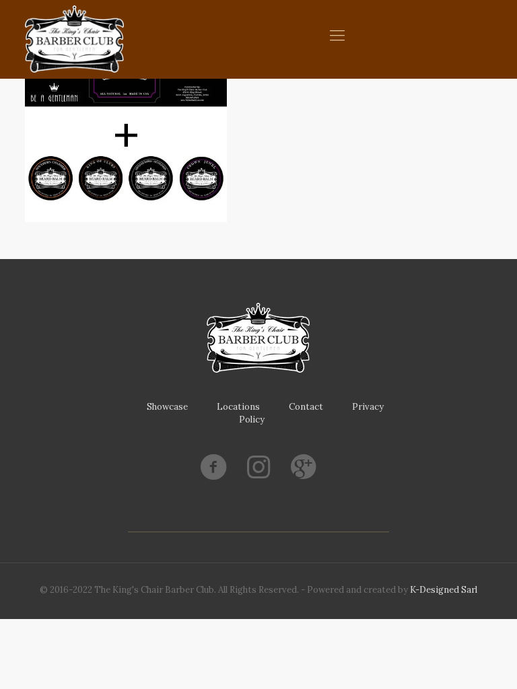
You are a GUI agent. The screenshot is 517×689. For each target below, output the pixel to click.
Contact (306, 406)
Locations (238, 406)
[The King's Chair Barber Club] (74, 39)
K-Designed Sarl (443, 589)
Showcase (167, 406)
